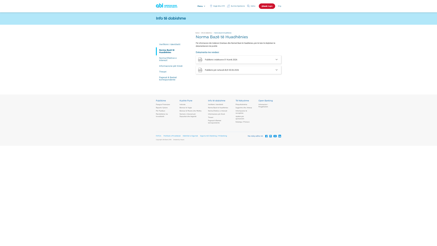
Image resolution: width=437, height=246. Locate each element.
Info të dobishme (206, 33)
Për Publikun (160, 111)
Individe (182, 104)
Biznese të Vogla (186, 108)
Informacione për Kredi (216, 114)
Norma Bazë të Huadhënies (218, 108)
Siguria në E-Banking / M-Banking (213, 136)
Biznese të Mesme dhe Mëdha (190, 111)
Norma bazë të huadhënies (222, 33)
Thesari (210, 117)
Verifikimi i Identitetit (215, 104)
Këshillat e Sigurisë (190, 136)
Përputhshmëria (241, 104)
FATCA (158, 136)
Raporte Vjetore (162, 108)
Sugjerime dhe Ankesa (244, 108)
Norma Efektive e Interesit (217, 111)
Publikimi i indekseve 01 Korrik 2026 (221, 59)
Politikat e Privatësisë (172, 136)
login (267, 6)
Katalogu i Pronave (243, 122)
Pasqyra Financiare (163, 104)
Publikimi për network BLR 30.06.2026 (222, 70)
